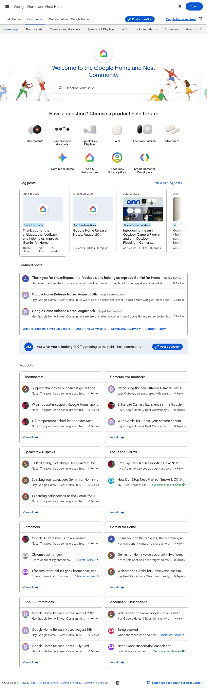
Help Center (13, 19)
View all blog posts (168, 183)
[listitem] (42, 223)
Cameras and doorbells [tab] (65, 29)
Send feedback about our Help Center (176, 683)
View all (28, 437)
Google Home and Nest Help (38, 6)
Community (35, 19)
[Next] (198, 29)
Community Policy (70, 682)
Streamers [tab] (172, 29)
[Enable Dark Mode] (117, 683)
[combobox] (103, 88)
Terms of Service (48, 682)
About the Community (91, 329)
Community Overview (126, 329)
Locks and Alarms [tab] (146, 29)
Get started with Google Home (69, 19)
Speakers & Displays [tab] (101, 29)
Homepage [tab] (11, 29)
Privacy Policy (28, 682)
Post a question (142, 19)
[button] (7, 6)
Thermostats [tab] (34, 29)
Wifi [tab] (124, 29)
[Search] (60, 88)
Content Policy (155, 329)
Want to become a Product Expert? (47, 329)
